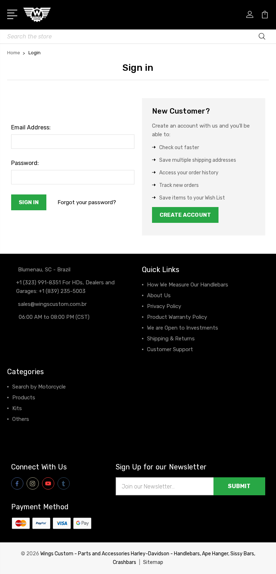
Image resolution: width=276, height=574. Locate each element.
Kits (17, 408)
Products (23, 397)
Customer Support (170, 349)
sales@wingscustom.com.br (52, 304)
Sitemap (153, 562)
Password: (25, 163)
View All (22, 430)
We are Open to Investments (182, 328)
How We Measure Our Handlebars (187, 284)
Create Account (185, 215)
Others (20, 419)
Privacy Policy (164, 306)
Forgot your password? (87, 202)
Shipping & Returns (171, 338)
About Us (159, 295)
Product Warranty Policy (177, 317)
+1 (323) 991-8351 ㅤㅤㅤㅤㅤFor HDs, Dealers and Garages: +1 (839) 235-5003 (65, 286)
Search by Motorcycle (39, 387)
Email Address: (31, 127)
